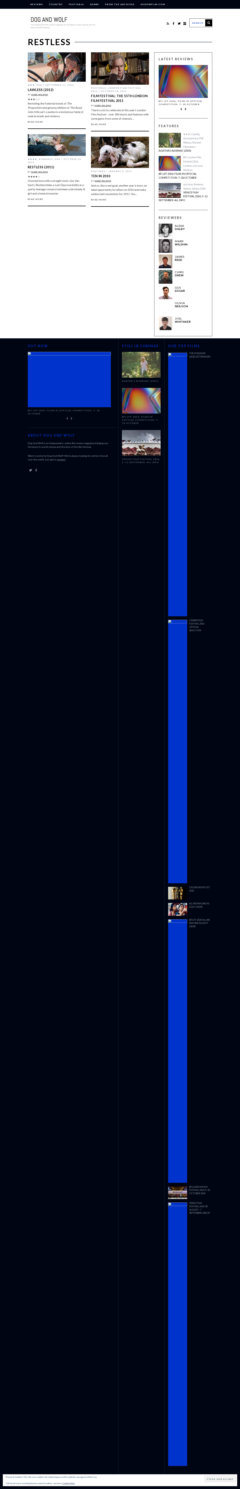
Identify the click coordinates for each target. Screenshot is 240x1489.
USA (39, 85)
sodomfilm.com (153, 4)
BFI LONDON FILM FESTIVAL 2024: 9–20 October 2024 (199, 1190)
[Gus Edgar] (165, 292)
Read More (35, 122)
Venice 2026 (199, 188)
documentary (190, 138)
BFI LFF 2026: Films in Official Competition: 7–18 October (181, 103)
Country (56, 4)
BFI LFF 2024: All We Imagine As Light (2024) (199, 923)
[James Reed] (165, 261)
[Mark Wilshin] (165, 246)
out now (197, 165)
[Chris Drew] (165, 277)
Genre (94, 4)
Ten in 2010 (100, 176)
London (187, 165)
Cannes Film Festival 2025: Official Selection (197, 625)
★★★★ (32, 159)
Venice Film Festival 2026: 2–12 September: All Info (183, 196)
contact (61, 459)
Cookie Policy (68, 1483)
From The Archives (120, 4)
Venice (187, 188)
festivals (76, 4)
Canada (195, 134)
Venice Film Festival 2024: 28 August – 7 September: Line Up (199, 1208)
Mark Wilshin (39, 94)
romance (46, 159)
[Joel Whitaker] (165, 323)
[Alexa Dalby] (165, 230)
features (98, 171)
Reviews (36, 4)
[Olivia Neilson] (165, 308)
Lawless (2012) (41, 90)
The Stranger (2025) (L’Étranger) (199, 355)
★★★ (31, 85)
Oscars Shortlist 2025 (199, 889)
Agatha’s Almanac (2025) (175, 150)
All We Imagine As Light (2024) (199, 905)
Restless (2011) (41, 167)
